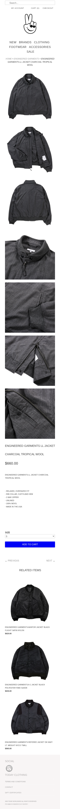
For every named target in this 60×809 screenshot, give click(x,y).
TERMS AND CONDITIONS (15, 782)
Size (7, 532)
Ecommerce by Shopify (19, 804)
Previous (13, 560)
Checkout (48, 8)
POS (6, 804)
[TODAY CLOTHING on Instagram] (9, 772)
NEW (13, 42)
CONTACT (9, 787)
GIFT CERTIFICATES (13, 793)
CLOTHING (42, 42)
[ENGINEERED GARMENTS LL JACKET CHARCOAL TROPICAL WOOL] (30, 95)
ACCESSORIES (40, 47)
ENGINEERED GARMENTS (26, 59)
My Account (17, 8)
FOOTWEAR (17, 47)
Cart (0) (35, 8)
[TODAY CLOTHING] (30, 24)
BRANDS (25, 42)
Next (49, 560)
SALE (30, 51)
